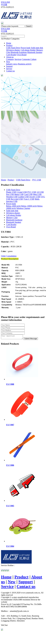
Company (10, 59)
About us (10, 57)
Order (3, 256)
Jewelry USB (34, 197)
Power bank (25, 48)
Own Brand (21, 55)
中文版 (4, 4)
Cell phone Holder (28, 50)
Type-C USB (28, 199)
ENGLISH (5, 2)
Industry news (12, 64)
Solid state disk (37, 48)
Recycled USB (17, 199)
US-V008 (10, 384)
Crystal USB (21, 192)
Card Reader (11, 55)
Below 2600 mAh (13, 206)
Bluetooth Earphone (19, 52)
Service (9, 68)
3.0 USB (40, 192)
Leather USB (23, 197)
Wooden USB (12, 197)
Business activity (25, 64)
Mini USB (37, 194)
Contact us (10, 71)
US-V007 (10, 425)
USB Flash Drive (13, 48)
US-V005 (10, 506)
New (8, 62)
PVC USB (36, 180)
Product (9, 45)
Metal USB (19, 194)
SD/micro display (13, 50)
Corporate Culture (29, 59)
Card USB (28, 194)
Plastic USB (11, 192)
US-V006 (10, 465)
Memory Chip (12, 217)
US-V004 (10, 546)
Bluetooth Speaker (34, 52)
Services (18, 59)
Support (9, 66)
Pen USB (10, 194)
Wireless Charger (23, 208)
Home (8, 43)
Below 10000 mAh (29, 206)
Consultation (11, 256)
